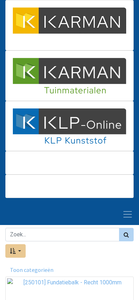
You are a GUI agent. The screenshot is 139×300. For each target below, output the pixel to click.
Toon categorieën (31, 269)
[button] (15, 251)
